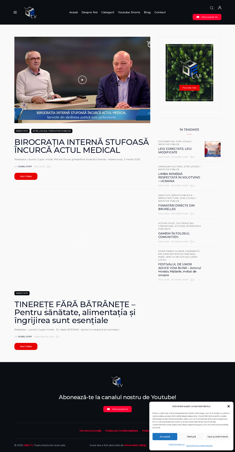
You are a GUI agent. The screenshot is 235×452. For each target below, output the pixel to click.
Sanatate (22, 131)
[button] (228, 406)
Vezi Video (26, 176)
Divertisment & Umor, (171, 251)
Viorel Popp (181, 157)
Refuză (191, 436)
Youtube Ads (189, 88)
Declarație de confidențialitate (199, 445)
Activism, (180, 226)
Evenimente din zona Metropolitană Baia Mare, (179, 254)
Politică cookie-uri (177, 444)
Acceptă (165, 436)
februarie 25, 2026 (44, 336)
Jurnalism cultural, (171, 166)
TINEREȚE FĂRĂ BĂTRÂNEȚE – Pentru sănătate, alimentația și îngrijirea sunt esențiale (75, 312)
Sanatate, (164, 195)
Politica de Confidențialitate (121, 430)
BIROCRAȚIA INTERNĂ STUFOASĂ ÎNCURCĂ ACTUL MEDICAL (81, 146)
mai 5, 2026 (39, 166)
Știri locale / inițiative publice (52, 131)
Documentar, (167, 141)
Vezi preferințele (217, 436)
